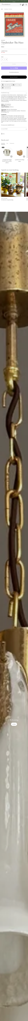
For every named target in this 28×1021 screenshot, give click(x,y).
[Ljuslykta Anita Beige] (20, 152)
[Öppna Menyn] (26, 4)
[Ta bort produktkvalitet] (6, 59)
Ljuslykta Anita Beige (19, 159)
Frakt (7, 81)
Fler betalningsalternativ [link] (14, 72)
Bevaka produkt (14, 77)
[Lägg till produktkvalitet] (2, 59)
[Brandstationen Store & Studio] (6, 4)
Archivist (3, 40)
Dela (4, 133)
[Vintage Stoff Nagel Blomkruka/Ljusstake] (7, 152)
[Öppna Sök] (20, 4)
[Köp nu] (11, 156)
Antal (2, 56)
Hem (2, 9)
